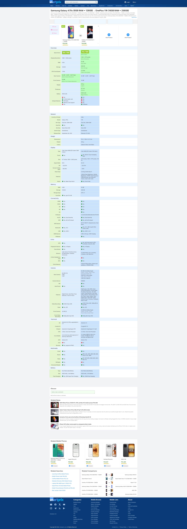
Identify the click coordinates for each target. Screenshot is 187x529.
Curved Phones (113, 506)
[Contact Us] (51, 504)
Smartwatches (76, 509)
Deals (74, 523)
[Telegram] (55, 508)
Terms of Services (133, 527)
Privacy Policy (123, 527)
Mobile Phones (77, 502)
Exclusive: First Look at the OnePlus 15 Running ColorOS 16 (75, 417)
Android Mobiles (114, 515)
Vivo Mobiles (94, 508)
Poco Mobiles (94, 519)
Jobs (129, 508)
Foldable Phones (114, 513)
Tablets (76, 5)
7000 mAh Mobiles (114, 519)
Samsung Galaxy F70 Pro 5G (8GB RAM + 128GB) (58, 459)
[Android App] (64, 508)
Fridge (74, 517)
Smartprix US (53, 514)
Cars (74, 506)
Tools (129, 513)
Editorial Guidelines (132, 506)
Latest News (131, 519)
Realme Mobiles (95, 506)
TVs (88, 5)
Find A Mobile (131, 515)
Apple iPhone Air (72, 459)
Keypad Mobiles (113, 523)
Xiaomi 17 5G (89, 459)
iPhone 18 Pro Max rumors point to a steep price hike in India (75, 424)
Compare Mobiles (132, 517)
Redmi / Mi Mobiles (95, 504)
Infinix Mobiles (94, 517)
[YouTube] (64, 504)
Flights (132, 5)
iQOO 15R (123, 459)
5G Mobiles (112, 504)
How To (64, 5)
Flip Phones (112, 521)
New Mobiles (113, 508)
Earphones (76, 508)
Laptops (83, 5)
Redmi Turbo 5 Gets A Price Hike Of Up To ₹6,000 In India (75, 410)
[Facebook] (55, 504)
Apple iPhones (94, 515)
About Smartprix (132, 502)
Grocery (75, 521)
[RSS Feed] (60, 508)
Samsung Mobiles (95, 502)
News (51, 5)
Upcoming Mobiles (114, 509)
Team (129, 504)
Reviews (58, 5)
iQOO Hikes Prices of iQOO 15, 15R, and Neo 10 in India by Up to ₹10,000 (79, 402)
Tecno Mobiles (94, 521)
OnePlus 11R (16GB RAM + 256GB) (88, 40)
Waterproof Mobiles (114, 517)
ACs (74, 515)
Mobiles (70, 5)
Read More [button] (134, 17)
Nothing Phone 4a (108, 459)
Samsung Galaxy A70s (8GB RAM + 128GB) (71, 40)
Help (129, 511)
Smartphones (113, 502)
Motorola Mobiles (95, 509)
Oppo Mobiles (94, 513)
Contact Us (130, 509)
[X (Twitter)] (60, 504)
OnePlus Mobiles (95, 511)
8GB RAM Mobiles (114, 511)
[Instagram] (51, 508)
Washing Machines (77, 519)
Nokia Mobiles (94, 523)
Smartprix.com (63, 527)
